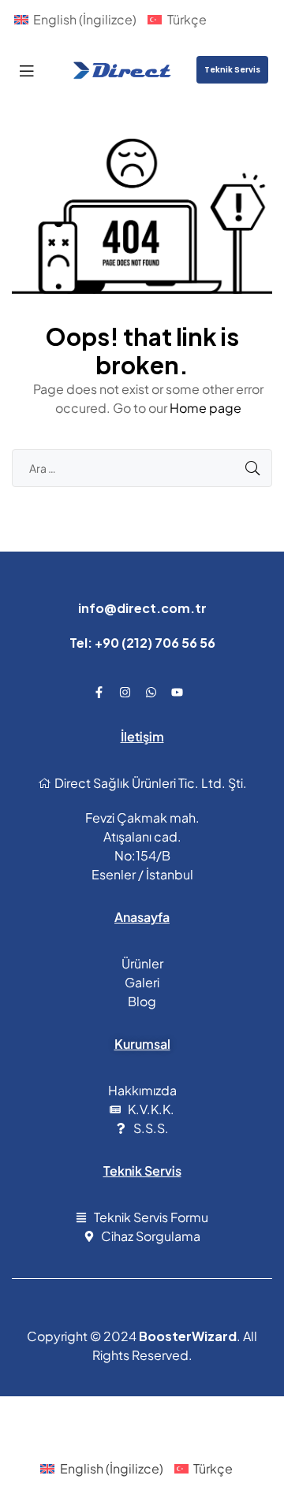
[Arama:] (142, 467)
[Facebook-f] (99, 692)
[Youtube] (177, 692)
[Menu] (26, 70)
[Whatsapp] (151, 692)
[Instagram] (125, 692)
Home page (205, 408)
